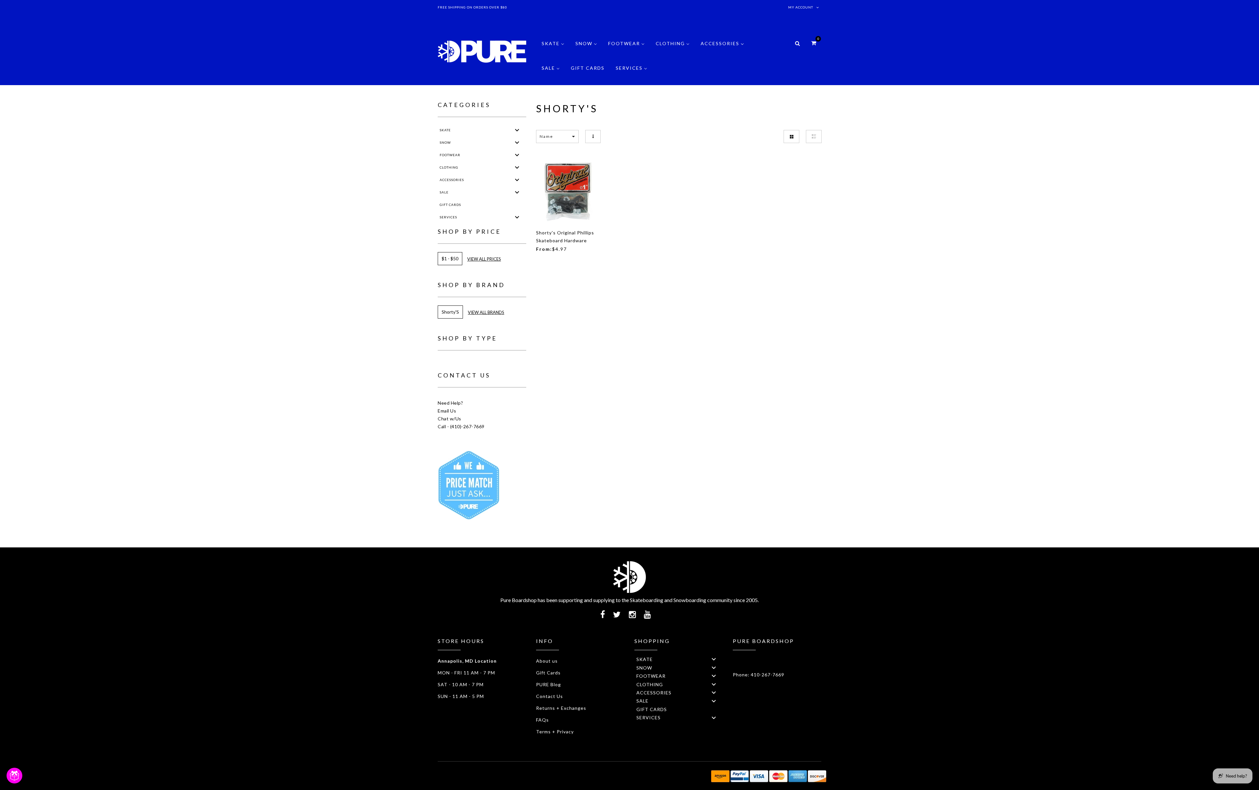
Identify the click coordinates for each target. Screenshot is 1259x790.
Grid (791, 136)
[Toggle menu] (517, 129)
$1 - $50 (450, 258)
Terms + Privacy (555, 731)
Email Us (447, 410)
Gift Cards (548, 672)
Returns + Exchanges (561, 708)
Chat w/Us (449, 418)
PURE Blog (548, 684)
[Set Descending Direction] (593, 136)
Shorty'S (450, 312)
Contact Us (549, 696)
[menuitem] (553, 48)
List (814, 136)
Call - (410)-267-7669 (461, 426)
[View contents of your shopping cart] (813, 42)
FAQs (542, 720)
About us (547, 661)
